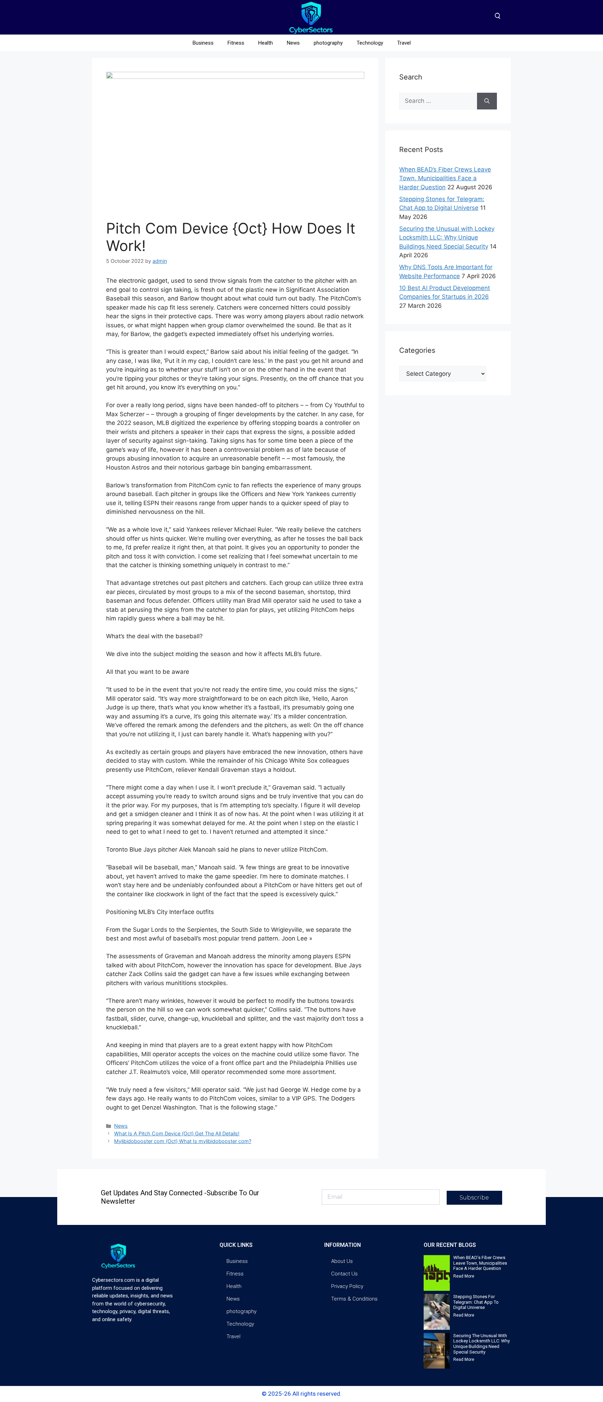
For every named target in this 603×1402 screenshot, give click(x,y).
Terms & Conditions (354, 1299)
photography (328, 43)
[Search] (487, 101)
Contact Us (344, 1274)
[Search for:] (438, 101)
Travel (404, 43)
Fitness (236, 43)
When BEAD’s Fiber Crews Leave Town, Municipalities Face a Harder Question (445, 178)
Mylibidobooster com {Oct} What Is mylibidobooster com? (182, 1141)
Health (265, 43)
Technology (370, 43)
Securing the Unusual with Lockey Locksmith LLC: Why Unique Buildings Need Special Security (446, 237)
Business (203, 43)
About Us (342, 1261)
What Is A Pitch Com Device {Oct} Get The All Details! (176, 1133)
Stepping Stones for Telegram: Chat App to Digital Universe (476, 1302)
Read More (463, 1276)
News (293, 43)
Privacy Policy (347, 1286)
